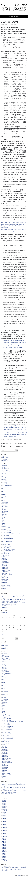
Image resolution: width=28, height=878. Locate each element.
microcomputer (5, 503)
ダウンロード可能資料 (7, 541)
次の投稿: (12, 446)
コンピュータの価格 (6, 531)
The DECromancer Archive (7, 605)
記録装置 (4, 588)
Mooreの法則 (5, 506)
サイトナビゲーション (14, 16)
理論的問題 (4, 581)
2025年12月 (4, 803)
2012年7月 (4, 848)
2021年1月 (4, 815)
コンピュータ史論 (6, 537)
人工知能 (4, 558)
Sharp (3, 515)
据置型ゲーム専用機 (6, 570)
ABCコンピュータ (6, 471)
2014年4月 (4, 839)
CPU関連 (14, 439)
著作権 (3, 584)
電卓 (3, 590)
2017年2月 (4, 824)
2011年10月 (4, 851)
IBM (3, 493)
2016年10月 (4, 830)
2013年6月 (4, 844)
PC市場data (4, 512)
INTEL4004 (4, 499)
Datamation (4, 607)
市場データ (4, 564)
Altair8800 (4, 473)
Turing (3, 521)
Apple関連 (4, 477)
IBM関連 (4, 496)
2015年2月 (4, 833)
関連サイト (4, 612)
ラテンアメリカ (5, 553)
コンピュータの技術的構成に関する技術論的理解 (12, 534)
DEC (3, 488)
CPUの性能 (4, 482)
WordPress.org (5, 460)
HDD (3, 491)
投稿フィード (5, 457)
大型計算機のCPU (6, 562)
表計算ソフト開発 (6, 585)
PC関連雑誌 (4, 514)
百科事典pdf (4, 582)
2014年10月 (4, 838)
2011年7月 (4, 853)
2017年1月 (4, 826)
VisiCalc (4, 524)
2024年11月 (4, 806)
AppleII (3, 476)
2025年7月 (4, 804)
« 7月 (2, 634)
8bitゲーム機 (5, 470)
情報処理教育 (5, 567)
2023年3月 (4, 812)
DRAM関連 (4, 490)
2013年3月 (4, 845)
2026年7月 (4, 801)
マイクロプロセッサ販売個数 (8, 549)
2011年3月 (4, 856)
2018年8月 (4, 818)
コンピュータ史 (5, 535)
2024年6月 (4, 807)
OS (3, 508)
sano (15, 24)
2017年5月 (4, 821)
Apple (3, 475)
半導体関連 (4, 559)
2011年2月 (4, 857)
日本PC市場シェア (6, 573)
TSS (3, 518)
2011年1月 (4, 859)
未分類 (3, 576)
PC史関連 (19, 439)
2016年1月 (4, 832)
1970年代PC (9, 439)
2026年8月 (4, 800)
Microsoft (4, 505)
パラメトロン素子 (6, 544)
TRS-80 (3, 517)
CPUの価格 (4, 481)
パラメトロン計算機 (6, 546)
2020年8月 (4, 817)
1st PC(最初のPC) (6, 468)
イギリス (4, 526)
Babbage (4, 479)
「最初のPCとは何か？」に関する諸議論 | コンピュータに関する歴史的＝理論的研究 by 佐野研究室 (14, 869)
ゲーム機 (4, 529)
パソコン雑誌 (5, 543)
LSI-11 (3, 500)
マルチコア (4, 552)
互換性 (3, 556)
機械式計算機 (5, 577)
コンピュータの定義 (6, 532)
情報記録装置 (5, 568)
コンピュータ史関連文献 (7, 538)
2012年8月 (4, 847)
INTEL (3, 497)
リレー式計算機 (5, 555)
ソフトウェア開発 (6, 540)
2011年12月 (4, 850)
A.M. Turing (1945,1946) (13, 596)
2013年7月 (4, 842)
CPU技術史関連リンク (7, 485)
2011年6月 (4, 854)
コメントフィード (6, 459)
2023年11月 (4, 810)
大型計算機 (4, 561)
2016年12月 (4, 827)
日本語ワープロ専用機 (7, 574)
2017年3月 (4, 823)
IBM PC (4, 494)
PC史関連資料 (5, 511)
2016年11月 (4, 829)
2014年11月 (4, 836)
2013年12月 (4, 841)
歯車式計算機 (5, 579)
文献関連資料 (5, 571)
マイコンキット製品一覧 (7, 550)
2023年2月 (4, 814)
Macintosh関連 (5, 502)
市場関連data (5, 565)
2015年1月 (4, 835)
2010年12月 (4, 860)
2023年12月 (4, 809)
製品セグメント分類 (6, 587)
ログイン (4, 456)
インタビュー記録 (6, 527)
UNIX (3, 523)
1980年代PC (4, 467)
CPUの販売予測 (5, 484)
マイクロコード (5, 547)
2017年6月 (4, 820)
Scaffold (19, 875)
